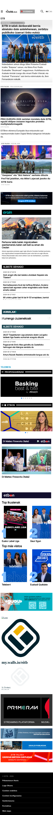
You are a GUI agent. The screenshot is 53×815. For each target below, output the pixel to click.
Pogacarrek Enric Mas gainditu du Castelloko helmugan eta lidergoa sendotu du (23, 346)
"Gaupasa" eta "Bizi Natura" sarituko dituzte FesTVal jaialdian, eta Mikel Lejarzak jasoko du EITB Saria (25, 178)
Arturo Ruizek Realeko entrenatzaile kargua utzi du (26, 355)
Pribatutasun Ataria (10, 781)
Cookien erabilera (9, 791)
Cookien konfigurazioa (11, 796)
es (51, 11)
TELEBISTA (6, 367)
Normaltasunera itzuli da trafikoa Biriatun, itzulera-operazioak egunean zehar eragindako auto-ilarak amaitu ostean (26, 287)
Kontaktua (6, 806)
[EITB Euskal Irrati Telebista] (11, 11)
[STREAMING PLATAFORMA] (22, 707)
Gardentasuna (8, 801)
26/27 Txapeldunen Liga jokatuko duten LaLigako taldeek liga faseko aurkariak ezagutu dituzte (25, 336)
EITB (3, 18)
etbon (11, 405)
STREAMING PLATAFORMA (19, 722)
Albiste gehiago (13, 266)
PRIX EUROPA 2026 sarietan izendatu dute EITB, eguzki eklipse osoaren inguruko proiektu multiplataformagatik (26, 121)
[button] (49, 226)
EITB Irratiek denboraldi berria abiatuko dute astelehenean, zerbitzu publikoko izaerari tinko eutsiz (25, 29)
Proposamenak (14, 372)
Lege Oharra (7, 786)
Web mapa (6, 811)
